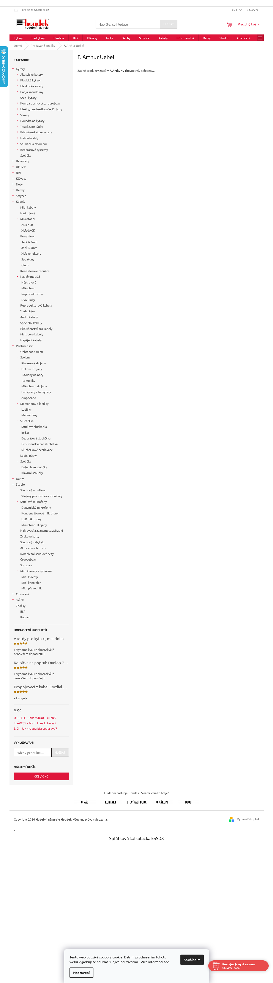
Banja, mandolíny (31, 92)
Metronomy (29, 415)
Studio (20, 484)
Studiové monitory (33, 490)
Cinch (25, 265)
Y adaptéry (27, 311)
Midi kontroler (31, 582)
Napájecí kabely (31, 340)
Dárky (20, 478)
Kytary (20, 69)
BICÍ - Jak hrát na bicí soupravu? (35, 728)
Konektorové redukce (35, 271)
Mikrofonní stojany (34, 386)
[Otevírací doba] (136, 801)
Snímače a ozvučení (33, 144)
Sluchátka (26, 421)
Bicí (18, 172)
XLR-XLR (27, 224)
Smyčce (21, 196)
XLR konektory (31, 253)
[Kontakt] (111, 801)
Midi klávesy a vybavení (36, 571)
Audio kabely (29, 317)
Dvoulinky (28, 300)
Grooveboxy (28, 559)
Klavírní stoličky (32, 473)
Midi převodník (31, 588)
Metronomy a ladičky (34, 403)
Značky (20, 606)
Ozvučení (22, 594)
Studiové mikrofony (33, 501)
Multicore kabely (31, 334)
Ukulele (21, 167)
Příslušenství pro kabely (36, 328)
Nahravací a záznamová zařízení (41, 530)
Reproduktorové (32, 294)
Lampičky (28, 380)
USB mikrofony (31, 519)
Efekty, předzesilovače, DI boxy (41, 109)
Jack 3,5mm (29, 247)
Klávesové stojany (33, 363)
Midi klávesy (29, 577)
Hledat (168, 24)
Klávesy (21, 178)
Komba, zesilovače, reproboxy (40, 103)
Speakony (27, 259)
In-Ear (25, 432)
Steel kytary (28, 98)
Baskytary (22, 161)
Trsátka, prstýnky (31, 126)
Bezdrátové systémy (34, 149)
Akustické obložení (33, 548)
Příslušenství (24, 346)
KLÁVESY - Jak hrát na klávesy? (35, 723)
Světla (20, 600)
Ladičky (26, 409)
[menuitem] (18, 37)
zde (166, 962)
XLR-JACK (28, 230)
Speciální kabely (31, 323)
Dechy (20, 190)
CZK (235, 10)
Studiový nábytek (32, 542)
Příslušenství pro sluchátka (39, 444)
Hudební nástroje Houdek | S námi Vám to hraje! (136, 793)
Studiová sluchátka (34, 426)
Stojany (25, 357)
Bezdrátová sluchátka (35, 438)
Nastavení (81, 972)
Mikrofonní (27, 219)
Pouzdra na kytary (32, 121)
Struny (24, 115)
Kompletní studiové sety (37, 554)
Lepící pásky (28, 455)
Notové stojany (31, 369)
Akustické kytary (31, 74)
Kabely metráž (30, 276)
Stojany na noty (32, 375)
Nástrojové (27, 213)
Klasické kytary (30, 80)
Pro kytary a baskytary (36, 392)
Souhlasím (192, 959)
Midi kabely (28, 207)
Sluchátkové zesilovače (37, 450)
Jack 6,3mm (29, 242)
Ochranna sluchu (31, 352)
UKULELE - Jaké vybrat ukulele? (35, 717)
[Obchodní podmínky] (162, 801)
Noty (19, 184)
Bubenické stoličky (34, 467)
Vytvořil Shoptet (248, 819)
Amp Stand (28, 398)
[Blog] (188, 801)
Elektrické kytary (31, 86)
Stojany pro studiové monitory (41, 496)
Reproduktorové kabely (36, 305)
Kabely (20, 201)
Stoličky (25, 155)
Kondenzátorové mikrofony (39, 513)
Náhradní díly (29, 138)
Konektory (27, 236)
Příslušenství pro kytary (36, 132)
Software (26, 565)
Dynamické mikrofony (36, 507)
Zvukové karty (29, 536)
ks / (41, 776)
